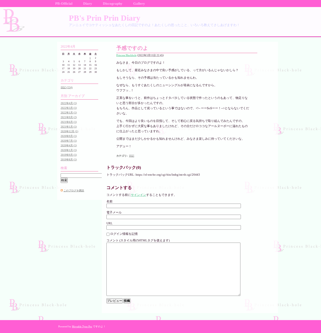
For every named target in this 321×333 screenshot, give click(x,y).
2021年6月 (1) (69, 121)
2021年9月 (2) (69, 117)
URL (109, 223)
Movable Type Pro (82, 326)
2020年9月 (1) (69, 136)
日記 (131, 155)
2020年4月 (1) (69, 145)
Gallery (139, 3)
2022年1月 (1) (69, 112)
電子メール (114, 212)
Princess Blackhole (126, 55)
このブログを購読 (73, 190)
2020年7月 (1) (69, 140)
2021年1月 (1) (69, 126)
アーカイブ (76, 96)
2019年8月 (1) (69, 159)
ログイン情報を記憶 (124, 234)
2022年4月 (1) (69, 103)
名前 (109, 201)
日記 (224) (67, 87)
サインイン (138, 195)
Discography (112, 3)
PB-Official (63, 3)
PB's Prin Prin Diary (104, 18)
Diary (87, 3)
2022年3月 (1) (69, 107)
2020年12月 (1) (69, 131)
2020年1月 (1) (69, 150)
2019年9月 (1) (69, 154)
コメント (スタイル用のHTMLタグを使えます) (138, 240)
